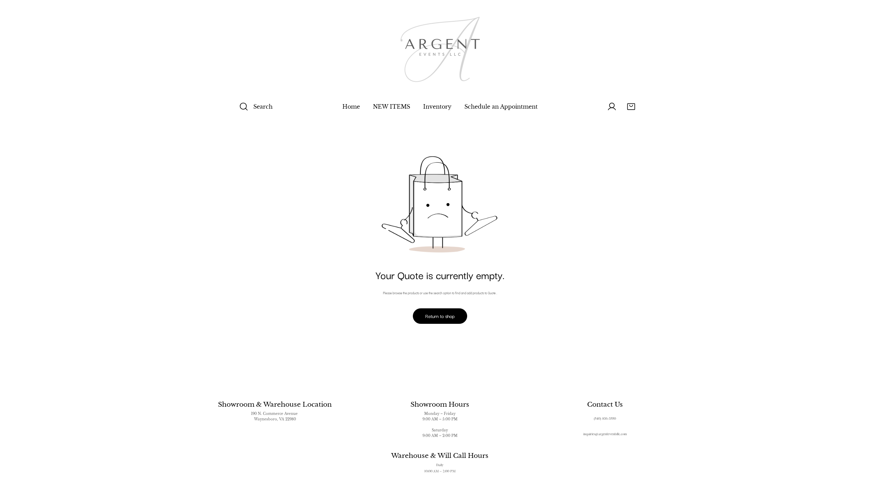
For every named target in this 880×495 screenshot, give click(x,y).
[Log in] (612, 106)
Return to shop (440, 316)
